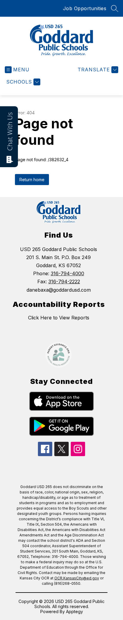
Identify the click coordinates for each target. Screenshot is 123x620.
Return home (31, 179)
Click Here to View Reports (58, 318)
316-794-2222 (64, 281)
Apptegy (74, 611)
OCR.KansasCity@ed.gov (76, 578)
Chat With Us (9, 131)
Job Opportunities (85, 8)
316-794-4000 (67, 273)
